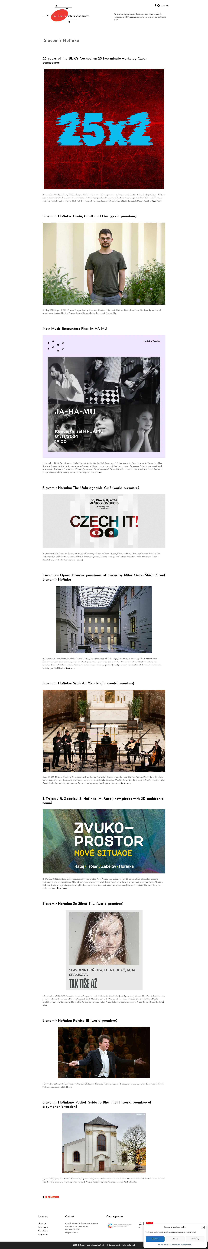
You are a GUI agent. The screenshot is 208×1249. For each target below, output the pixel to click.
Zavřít (175, 1239)
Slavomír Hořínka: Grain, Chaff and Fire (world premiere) (89, 216)
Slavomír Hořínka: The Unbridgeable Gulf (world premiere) (91, 488)
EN (166, 6)
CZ (162, 6)
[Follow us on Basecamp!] (158, 5)
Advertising (43, 1231)
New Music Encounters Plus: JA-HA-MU (75, 329)
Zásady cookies (163, 1244)
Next (54, 1197)
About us (42, 1224)
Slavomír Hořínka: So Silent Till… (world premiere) (83, 904)
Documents (43, 1227)
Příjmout (155, 1239)
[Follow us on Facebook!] (155, 5)
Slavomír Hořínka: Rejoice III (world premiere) (80, 1021)
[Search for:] (150, 5)
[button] (203, 1227)
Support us (43, 1234)
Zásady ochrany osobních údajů (180, 1244)
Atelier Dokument (128, 1245)
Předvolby (195, 1239)
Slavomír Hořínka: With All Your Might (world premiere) (88, 683)
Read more (157, 201)
